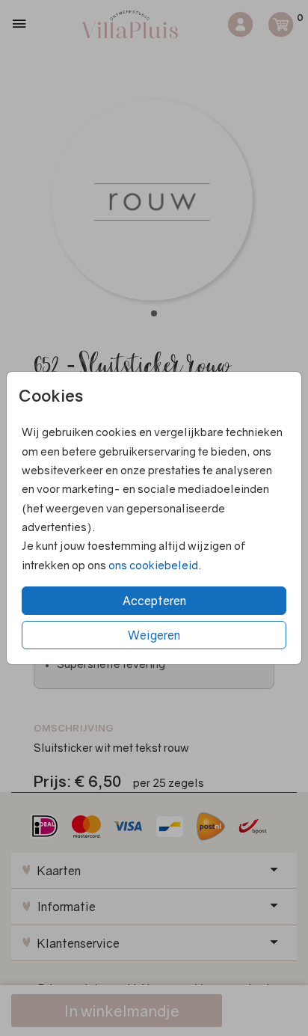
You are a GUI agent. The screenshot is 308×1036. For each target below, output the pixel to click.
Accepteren (154, 600)
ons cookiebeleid (153, 564)
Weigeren (154, 635)
